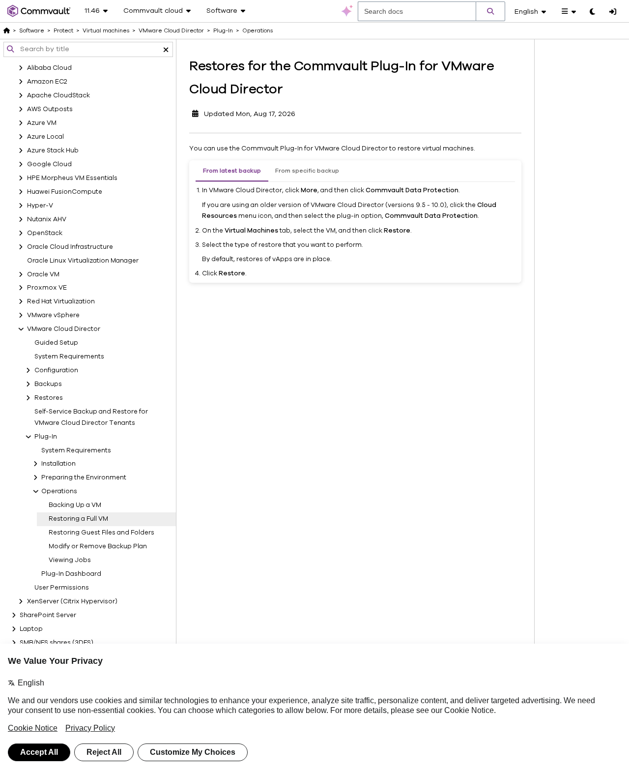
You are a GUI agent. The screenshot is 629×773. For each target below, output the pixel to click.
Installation (58, 463)
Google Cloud (49, 164)
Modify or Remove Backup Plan (98, 546)
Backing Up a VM (75, 505)
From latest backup (232, 171)
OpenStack (44, 233)
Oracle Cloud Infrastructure (70, 246)
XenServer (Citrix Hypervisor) (72, 601)
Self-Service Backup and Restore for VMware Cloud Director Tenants (91, 417)
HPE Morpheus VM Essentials (72, 178)
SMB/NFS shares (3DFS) (56, 642)
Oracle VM (43, 274)
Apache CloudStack (58, 95)
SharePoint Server (48, 615)
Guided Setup (56, 342)
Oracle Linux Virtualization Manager (83, 260)
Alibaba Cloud (49, 67)
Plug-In (45, 436)
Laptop (31, 628)
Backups (48, 384)
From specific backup (307, 171)
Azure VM (42, 123)
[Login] (613, 12)
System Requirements (69, 356)
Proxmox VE (47, 287)
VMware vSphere (53, 315)
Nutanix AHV (46, 219)
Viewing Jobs (70, 560)
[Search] (490, 11)
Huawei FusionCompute (64, 191)
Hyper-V (40, 205)
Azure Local (45, 136)
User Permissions (61, 587)
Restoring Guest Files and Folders (101, 532)
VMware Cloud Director (63, 329)
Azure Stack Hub (53, 150)
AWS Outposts (50, 109)
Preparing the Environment (83, 477)
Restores (48, 397)
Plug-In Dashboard (71, 573)
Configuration (56, 370)
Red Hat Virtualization (61, 301)
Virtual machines (106, 30)
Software (31, 30)
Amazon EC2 (47, 81)
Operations (59, 491)
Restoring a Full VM (78, 518)
